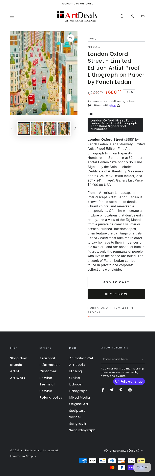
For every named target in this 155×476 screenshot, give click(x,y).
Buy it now (116, 294)
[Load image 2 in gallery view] (37, 128)
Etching (75, 371)
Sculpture (77, 410)
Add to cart (116, 282)
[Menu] (12, 16)
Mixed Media (79, 397)
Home (91, 38)
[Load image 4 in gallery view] (64, 128)
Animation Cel (81, 358)
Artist (15, 371)
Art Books (77, 364)
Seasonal (47, 358)
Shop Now (18, 358)
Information (50, 364)
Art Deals (94, 47)
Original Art (79, 404)
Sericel (75, 417)
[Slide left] (12, 128)
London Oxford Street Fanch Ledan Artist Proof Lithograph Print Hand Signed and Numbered (114, 124)
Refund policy (51, 397)
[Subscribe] (142, 359)
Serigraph (77, 423)
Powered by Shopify (23, 456)
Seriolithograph (82, 430)
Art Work (17, 378)
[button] (121, 16)
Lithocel (76, 384)
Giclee (74, 378)
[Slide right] (75, 128)
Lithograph (78, 391)
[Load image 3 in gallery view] (50, 128)
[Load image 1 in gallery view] (24, 128)
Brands (16, 364)
